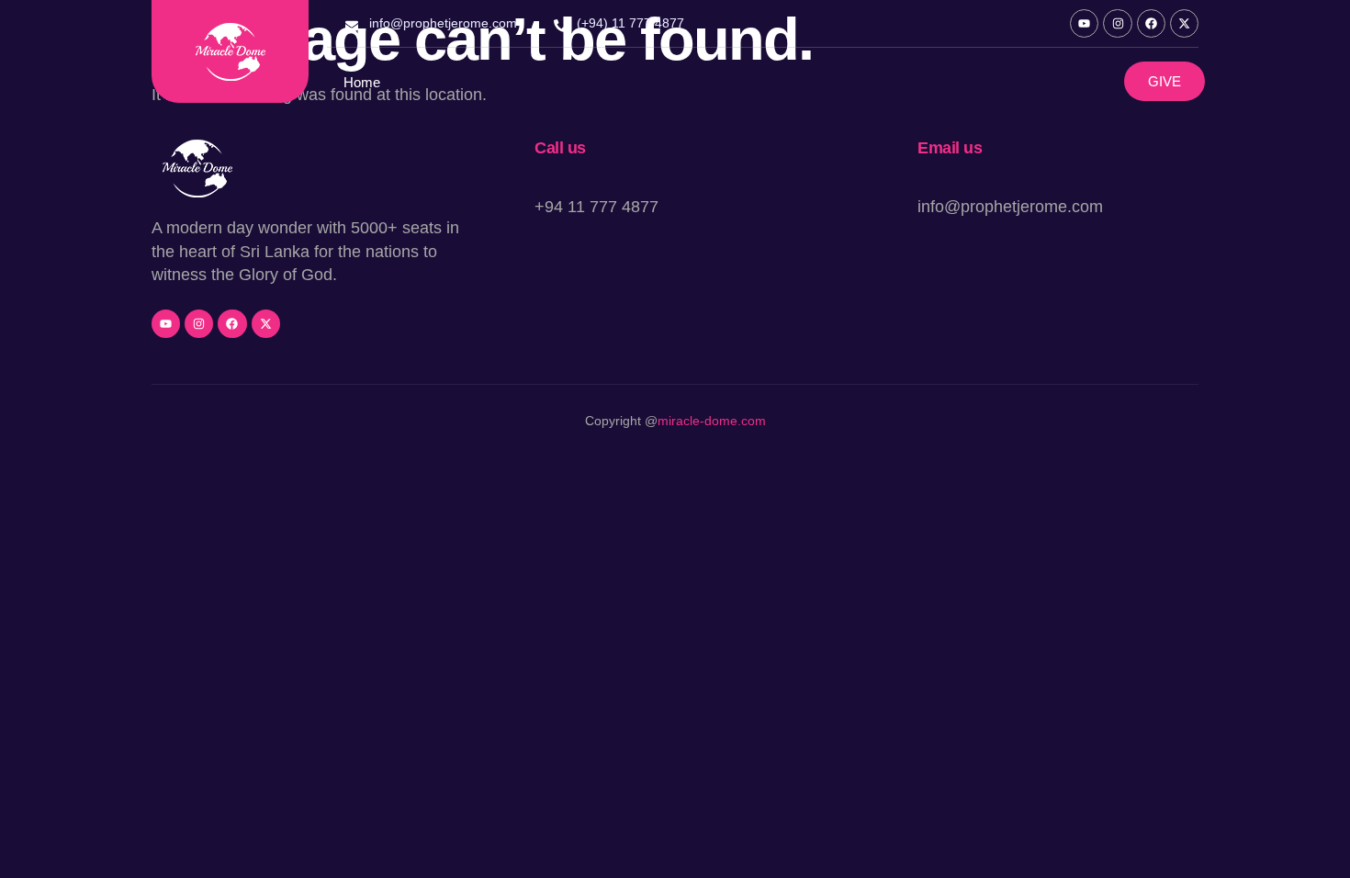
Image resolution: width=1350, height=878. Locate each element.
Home (361, 82)
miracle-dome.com (712, 420)
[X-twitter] (1184, 23)
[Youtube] (1084, 23)
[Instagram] (1117, 23)
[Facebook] (1151, 23)
